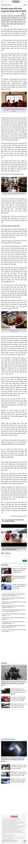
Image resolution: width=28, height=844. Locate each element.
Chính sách (11, 521)
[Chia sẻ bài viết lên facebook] (23, 14)
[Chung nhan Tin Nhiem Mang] (8, 841)
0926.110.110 (8, 840)
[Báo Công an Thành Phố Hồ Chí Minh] (15, 1)
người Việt (7, 108)
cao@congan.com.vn (9, 836)
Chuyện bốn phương (8, 739)
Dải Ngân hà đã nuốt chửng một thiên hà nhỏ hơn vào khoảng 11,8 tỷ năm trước (13, 759)
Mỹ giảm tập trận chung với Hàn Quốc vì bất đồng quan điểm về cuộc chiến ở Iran (14, 683)
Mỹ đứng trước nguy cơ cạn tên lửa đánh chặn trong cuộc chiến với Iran (19, 705)
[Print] (26, 14)
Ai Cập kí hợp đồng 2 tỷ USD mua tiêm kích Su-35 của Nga (19, 586)
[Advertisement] (14, 648)
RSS (26, 4)
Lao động (14, 519)
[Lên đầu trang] (24, 841)
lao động (22, 35)
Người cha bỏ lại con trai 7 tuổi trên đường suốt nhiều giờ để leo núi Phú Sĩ (18, 780)
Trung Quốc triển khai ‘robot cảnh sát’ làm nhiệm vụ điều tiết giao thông (18, 767)
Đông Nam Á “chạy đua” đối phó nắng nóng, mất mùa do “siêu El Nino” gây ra (18, 773)
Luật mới (7, 521)
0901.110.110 (15, 840)
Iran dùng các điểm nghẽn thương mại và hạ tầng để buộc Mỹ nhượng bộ (18, 698)
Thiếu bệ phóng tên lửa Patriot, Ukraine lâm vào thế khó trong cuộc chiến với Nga (19, 691)
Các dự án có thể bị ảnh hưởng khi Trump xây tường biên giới (19, 570)
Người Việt (19, 519)
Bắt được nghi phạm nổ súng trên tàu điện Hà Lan (19, 577)
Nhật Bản (9, 519)
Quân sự (4, 663)
